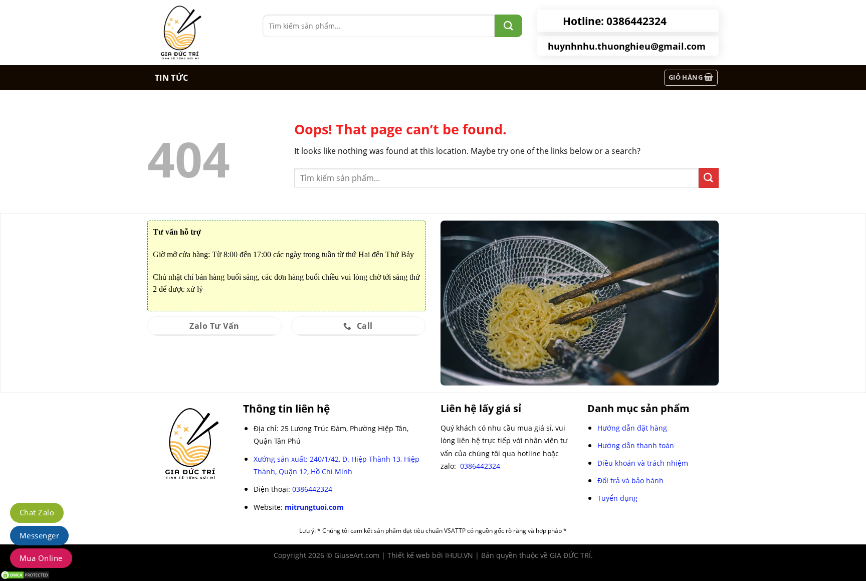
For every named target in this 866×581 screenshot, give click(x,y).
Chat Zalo (37, 512)
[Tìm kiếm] (508, 26)
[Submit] (709, 177)
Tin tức (171, 77)
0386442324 (312, 489)
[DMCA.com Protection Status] (25, 574)
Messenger (39, 535)
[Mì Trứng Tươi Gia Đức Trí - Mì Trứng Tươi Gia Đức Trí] (197, 32)
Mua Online (41, 558)
